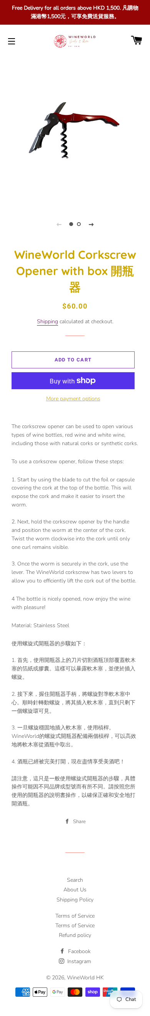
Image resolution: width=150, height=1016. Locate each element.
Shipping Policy (75, 899)
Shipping (47, 321)
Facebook (79, 951)
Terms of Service (75, 916)
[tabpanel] (75, 131)
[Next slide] (91, 224)
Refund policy (75, 935)
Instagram (78, 961)
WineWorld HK (85, 977)
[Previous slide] (58, 224)
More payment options (73, 398)
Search (75, 880)
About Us (75, 889)
